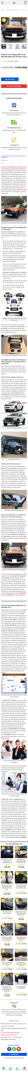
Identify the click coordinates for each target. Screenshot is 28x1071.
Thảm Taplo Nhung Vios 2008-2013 (21, 987)
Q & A (2, 163)
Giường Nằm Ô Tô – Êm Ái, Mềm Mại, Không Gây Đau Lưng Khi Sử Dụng (7, 989)
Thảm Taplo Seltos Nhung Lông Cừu (7, 912)
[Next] (24, 30)
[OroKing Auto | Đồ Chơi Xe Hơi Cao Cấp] (14, 2)
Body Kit (24, 10)
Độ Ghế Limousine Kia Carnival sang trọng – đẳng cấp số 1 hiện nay (7, 887)
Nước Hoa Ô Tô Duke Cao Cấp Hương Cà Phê (7, 964)
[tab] (14, 157)
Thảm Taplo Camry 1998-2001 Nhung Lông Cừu (21, 938)
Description (4, 157)
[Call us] (14, 1049)
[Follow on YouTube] (19, 1049)
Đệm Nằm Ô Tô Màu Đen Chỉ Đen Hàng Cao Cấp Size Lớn (7, 938)
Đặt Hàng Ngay (10, 79)
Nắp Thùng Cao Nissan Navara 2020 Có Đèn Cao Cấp (21, 861)
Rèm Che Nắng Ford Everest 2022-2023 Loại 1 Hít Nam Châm (21, 886)
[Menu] (2, 3)
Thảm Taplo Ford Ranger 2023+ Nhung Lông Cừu (21, 964)
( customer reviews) (12, 61)
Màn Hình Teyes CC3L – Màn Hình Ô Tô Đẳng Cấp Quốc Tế (7, 861)
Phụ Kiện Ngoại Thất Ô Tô (13, 10)
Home (3, 10)
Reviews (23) (4, 160)
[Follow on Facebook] (9, 1049)
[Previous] (3, 30)
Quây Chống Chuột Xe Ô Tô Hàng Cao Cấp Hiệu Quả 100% (21, 913)
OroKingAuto (13, 619)
